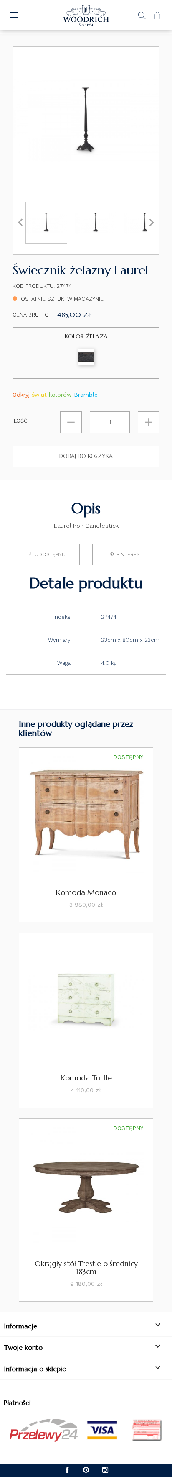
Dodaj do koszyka (86, 456)
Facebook (67, 1470)
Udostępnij (50, 554)
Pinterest (129, 554)
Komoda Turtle (86, 1077)
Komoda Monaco (86, 892)
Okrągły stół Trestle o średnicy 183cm (86, 1268)
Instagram (105, 1470)
